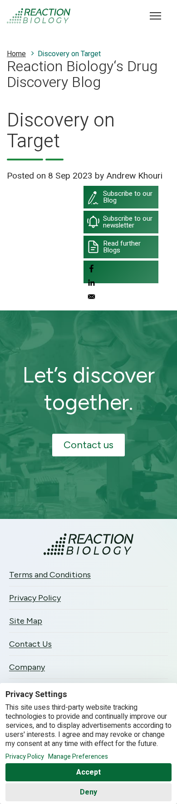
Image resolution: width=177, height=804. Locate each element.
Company (27, 667)
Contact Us (30, 644)
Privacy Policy (35, 598)
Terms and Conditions (50, 575)
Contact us (88, 445)
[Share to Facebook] (121, 270)
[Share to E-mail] (121, 298)
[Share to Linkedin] (121, 284)
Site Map (25, 621)
